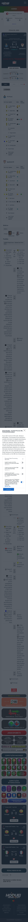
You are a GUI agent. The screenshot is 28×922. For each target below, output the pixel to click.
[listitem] (14, 459)
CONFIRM (8, 489)
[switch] (22, 462)
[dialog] (14, 461)
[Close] (24, 430)
